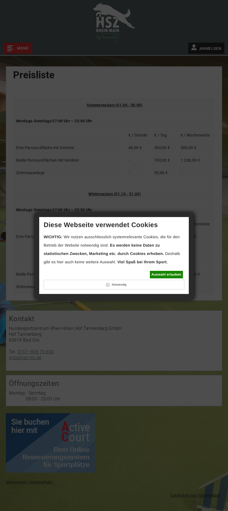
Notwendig (119, 284)
